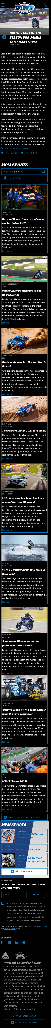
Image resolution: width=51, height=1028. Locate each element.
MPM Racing (11, 153)
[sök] (45, 3)
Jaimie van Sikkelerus (16, 148)
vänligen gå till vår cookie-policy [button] (19, 1009)
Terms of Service (10, 929)
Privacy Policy (42, 926)
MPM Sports (31, 153)
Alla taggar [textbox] (16, 178)
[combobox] (24, 178)
